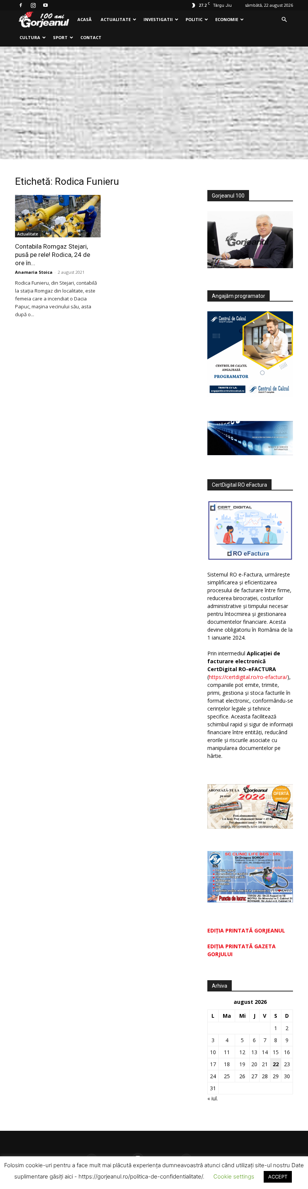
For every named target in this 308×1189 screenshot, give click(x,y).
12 (242, 1052)
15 (276, 1052)
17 (213, 1064)
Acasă (84, 19)
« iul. (212, 1098)
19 (242, 1064)
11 (227, 1052)
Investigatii (158, 19)
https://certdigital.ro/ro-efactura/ (248, 677)
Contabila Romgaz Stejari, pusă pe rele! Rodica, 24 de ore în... (52, 255)
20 (254, 1064)
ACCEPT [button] (277, 1177)
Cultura (30, 37)
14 (265, 1052)
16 (287, 1052)
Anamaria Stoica (34, 272)
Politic (194, 19)
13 (254, 1052)
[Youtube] (45, 5)
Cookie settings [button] (233, 1176)
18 (227, 1064)
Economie (226, 19)
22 (276, 1064)
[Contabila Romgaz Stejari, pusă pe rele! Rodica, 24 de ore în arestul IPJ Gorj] (58, 216)
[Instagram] (33, 5)
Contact (90, 37)
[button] (284, 19)
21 (265, 1064)
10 (213, 1052)
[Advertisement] (154, 102)
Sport (60, 37)
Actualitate (116, 19)
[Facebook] (20, 5)
